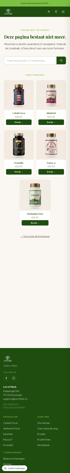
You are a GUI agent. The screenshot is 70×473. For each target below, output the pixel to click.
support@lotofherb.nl (15, 398)
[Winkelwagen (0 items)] (56, 12)
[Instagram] (14, 378)
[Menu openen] (63, 12)
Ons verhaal (43, 422)
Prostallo (8, 445)
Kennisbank (43, 445)
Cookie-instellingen (16, 468)
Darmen (7, 464)
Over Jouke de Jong (47, 428)
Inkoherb (8, 433)
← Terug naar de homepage (35, 236)
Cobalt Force (10, 422)
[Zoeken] (61, 60)
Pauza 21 (7, 439)
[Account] (49, 12)
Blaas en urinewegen (14, 458)
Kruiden (41, 433)
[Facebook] (6, 378)
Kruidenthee (43, 439)
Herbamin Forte (11, 428)
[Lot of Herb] (8, 12)
